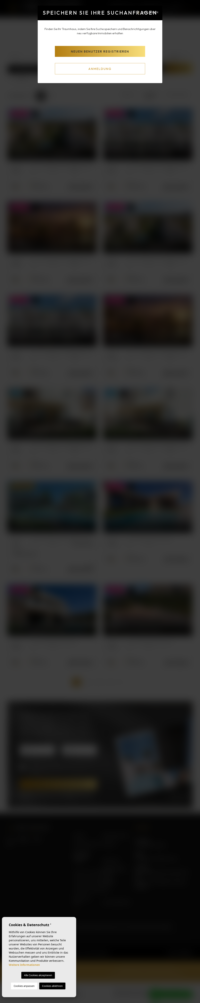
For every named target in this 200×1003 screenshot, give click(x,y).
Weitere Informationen (24, 965)
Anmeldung (100, 69)
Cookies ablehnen (52, 986)
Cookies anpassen (24, 986)
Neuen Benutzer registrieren (100, 51)
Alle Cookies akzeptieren (38, 975)
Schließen (150, 12)
